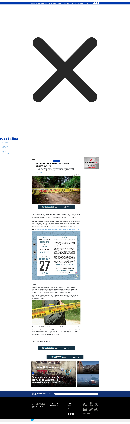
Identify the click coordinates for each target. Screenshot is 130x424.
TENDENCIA (64, 3)
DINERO (49, 3)
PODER (46, 3)
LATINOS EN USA (54, 3)
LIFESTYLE (71, 3)
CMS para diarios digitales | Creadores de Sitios (93, 420)
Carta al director (70, 406)
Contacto (69, 409)
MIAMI (68, 3)
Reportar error (70, 408)
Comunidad (86, 3)
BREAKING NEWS (5, 142)
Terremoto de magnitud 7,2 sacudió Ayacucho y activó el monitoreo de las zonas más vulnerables (88, 369)
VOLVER (79, 159)
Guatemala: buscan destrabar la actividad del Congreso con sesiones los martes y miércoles (47, 380)
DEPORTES (59, 3)
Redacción (69, 405)
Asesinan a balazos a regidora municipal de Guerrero (49, 284)
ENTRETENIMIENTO (80, 3)
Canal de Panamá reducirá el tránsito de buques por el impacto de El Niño (88, 382)
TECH (75, 3)
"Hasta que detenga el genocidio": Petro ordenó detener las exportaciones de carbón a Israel (58, 229)
